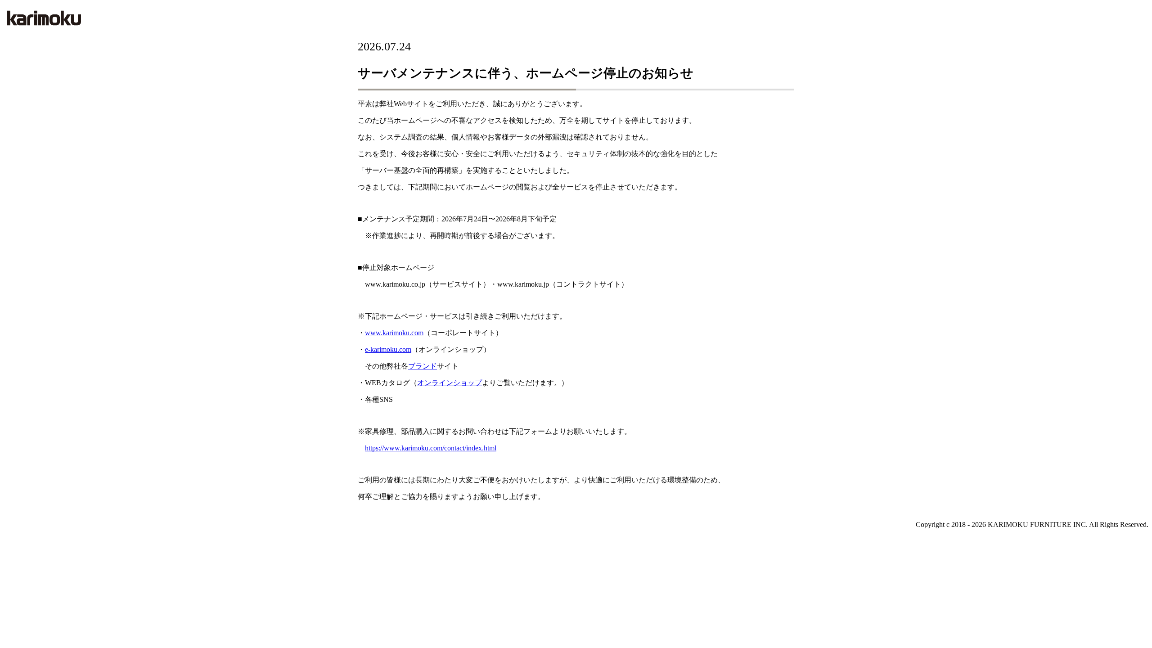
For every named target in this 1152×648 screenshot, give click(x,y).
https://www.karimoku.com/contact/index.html (430, 448)
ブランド (422, 366)
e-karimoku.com (388, 349)
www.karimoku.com (394, 333)
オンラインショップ (449, 383)
